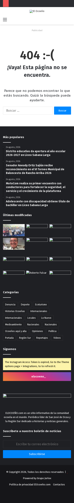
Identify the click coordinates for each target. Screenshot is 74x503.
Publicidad (37, 30)
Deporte (25, 304)
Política (52, 331)
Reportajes (42, 338)
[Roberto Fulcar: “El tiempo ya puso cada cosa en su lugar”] (37, 277)
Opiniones (37, 331)
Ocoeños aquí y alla (15, 331)
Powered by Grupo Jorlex (37, 478)
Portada (9, 338)
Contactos (59, 484)
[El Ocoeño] (37, 11)
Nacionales (33, 324)
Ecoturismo (41, 304)
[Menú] (5, 20)
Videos (57, 338)
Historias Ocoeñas (15, 311)
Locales (31, 318)
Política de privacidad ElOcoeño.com (30, 484)
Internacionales (38, 311)
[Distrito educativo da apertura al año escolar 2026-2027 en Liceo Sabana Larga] (14, 230)
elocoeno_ (38, 376)
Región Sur (25, 338)
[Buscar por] (69, 20)
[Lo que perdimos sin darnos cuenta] (14, 244)
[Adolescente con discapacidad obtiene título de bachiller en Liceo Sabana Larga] (37, 244)
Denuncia (10, 304)
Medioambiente (13, 324)
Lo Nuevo (46, 318)
